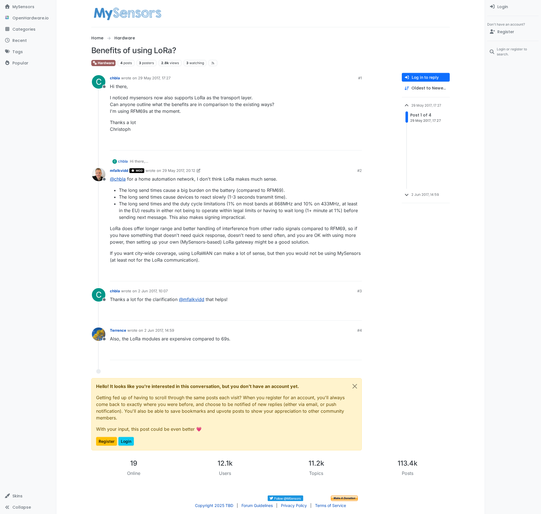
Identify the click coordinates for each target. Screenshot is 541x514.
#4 (359, 330)
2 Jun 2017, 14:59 (159, 330)
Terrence (118, 330)
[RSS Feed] (213, 63)
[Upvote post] (336, 143)
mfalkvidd (119, 170)
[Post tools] (357, 143)
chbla (115, 78)
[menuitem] (513, 6)
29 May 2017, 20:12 (178, 170)
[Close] (355, 386)
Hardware (105, 63)
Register (106, 441)
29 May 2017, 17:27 (154, 78)
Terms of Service (330, 505)
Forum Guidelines (257, 505)
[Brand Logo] (127, 13)
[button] (28, 495)
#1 (360, 78)
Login (126, 441)
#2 (359, 170)
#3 (359, 291)
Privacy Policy (294, 505)
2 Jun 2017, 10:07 (153, 291)
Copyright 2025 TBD (214, 505)
